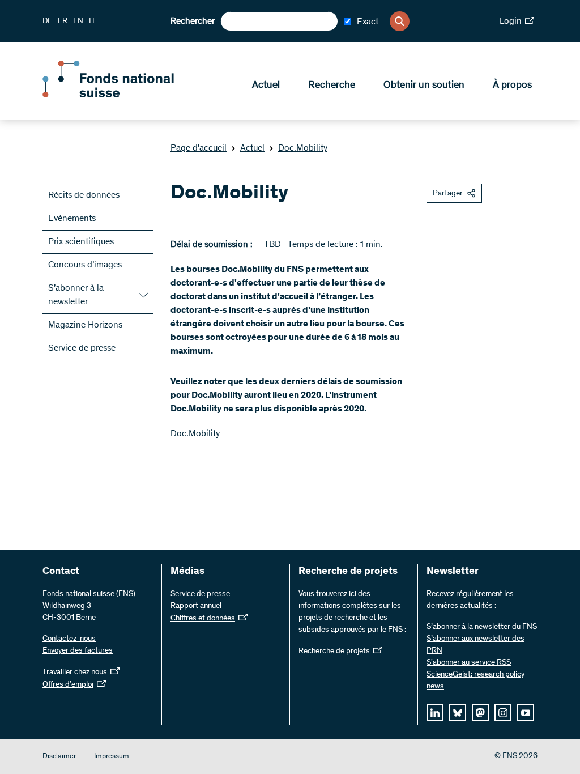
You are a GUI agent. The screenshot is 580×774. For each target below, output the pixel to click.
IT (92, 21)
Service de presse (82, 348)
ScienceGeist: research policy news (475, 681)
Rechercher (192, 21)
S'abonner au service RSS (469, 663)
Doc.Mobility (302, 148)
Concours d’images (85, 265)
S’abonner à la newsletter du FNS (482, 627)
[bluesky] (457, 712)
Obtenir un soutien (423, 85)
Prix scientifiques (81, 241)
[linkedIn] (435, 712)
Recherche (331, 85)
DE (47, 21)
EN (78, 21)
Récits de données (84, 195)
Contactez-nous (69, 639)
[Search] (400, 21)
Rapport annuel (195, 606)
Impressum (111, 756)
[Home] (124, 95)
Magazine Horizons (85, 325)
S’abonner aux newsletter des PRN (475, 645)
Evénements (72, 218)
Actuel (266, 85)
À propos (512, 85)
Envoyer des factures (77, 651)
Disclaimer (59, 756)
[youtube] (525, 712)
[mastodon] (480, 712)
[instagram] (502, 712)
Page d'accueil (198, 148)
